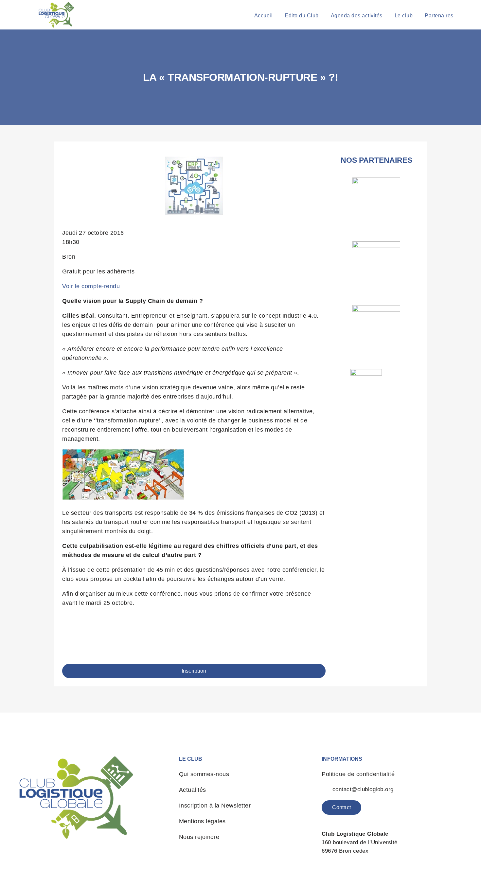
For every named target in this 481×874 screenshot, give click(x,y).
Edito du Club (302, 15)
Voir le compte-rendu (91, 286)
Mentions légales (202, 821)
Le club (404, 15)
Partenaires (439, 15)
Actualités (192, 790)
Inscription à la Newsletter (215, 805)
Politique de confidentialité (358, 774)
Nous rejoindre (199, 837)
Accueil (263, 15)
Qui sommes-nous (204, 774)
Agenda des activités (357, 15)
